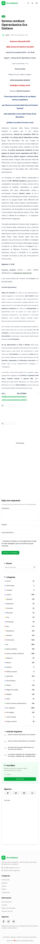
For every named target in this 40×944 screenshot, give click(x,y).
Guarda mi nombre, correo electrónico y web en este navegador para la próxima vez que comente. (19, 543)
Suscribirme (20, 779)
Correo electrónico (7, 532)
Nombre (4, 525)
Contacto (4, 905)
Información (6, 880)
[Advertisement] (20, 465)
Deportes (4, 883)
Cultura (4, 886)
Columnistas (6, 892)
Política (4, 889)
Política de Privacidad (8, 908)
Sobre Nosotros (7, 902)
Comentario (5, 508)
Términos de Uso (7, 911)
